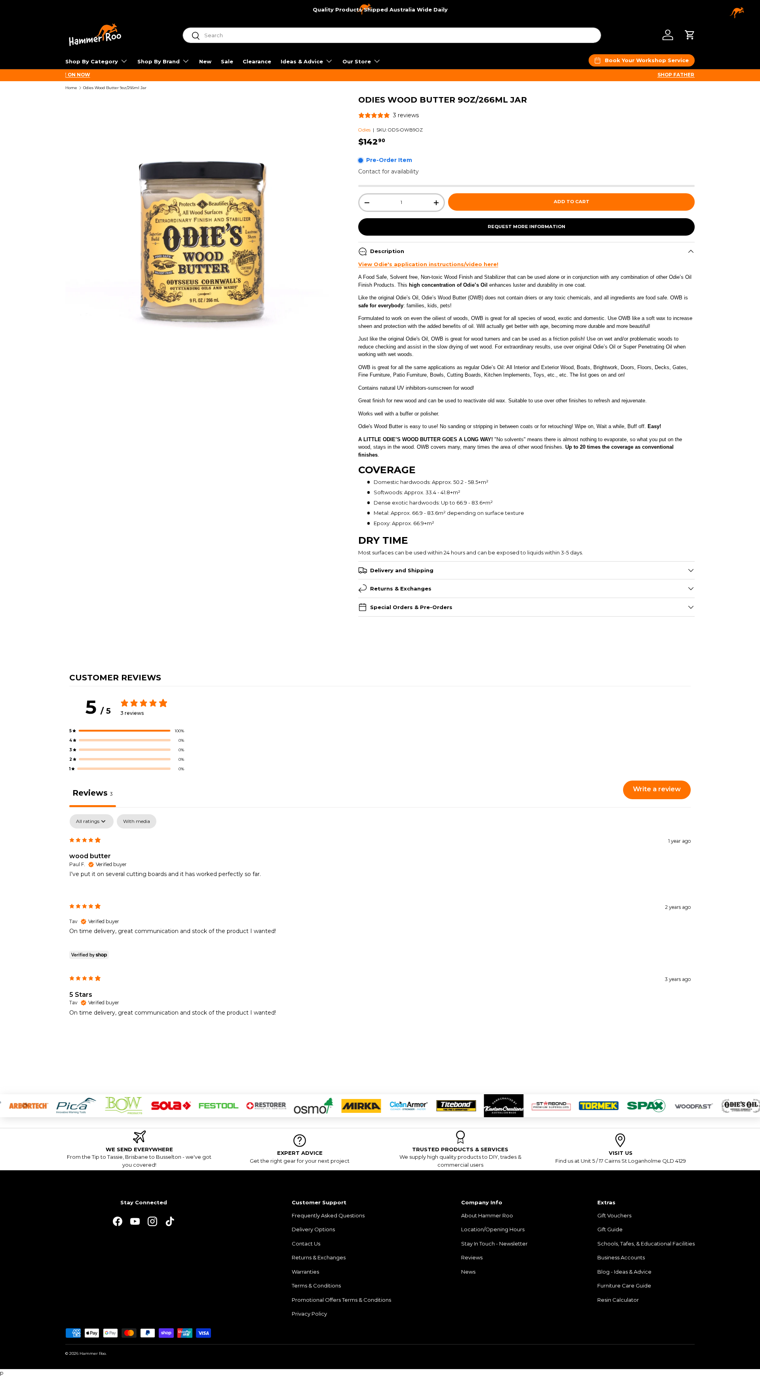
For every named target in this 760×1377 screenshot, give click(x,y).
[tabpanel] (380, 921)
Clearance (257, 61)
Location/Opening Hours (492, 1229)
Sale (227, 61)
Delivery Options (313, 1229)
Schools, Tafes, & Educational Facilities (646, 1243)
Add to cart (571, 201)
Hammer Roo (93, 1353)
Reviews (472, 1257)
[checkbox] (136, 821)
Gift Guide (610, 1229)
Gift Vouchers (614, 1215)
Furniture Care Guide (624, 1285)
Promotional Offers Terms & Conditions (341, 1300)
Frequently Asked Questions (328, 1215)
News (468, 1271)
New (205, 61)
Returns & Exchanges (319, 1257)
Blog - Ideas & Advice (624, 1271)
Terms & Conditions (316, 1285)
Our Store (356, 61)
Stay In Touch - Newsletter (494, 1243)
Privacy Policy (309, 1313)
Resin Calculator (618, 1300)
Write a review (657, 789)
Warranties (305, 1271)
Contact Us (306, 1243)
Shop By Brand (158, 61)
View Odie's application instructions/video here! (428, 264)
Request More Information (526, 226)
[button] (690, 35)
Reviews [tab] (92, 793)
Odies (364, 130)
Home (71, 88)
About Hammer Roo (487, 1215)
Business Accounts (621, 1257)
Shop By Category (91, 61)
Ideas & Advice (302, 61)
